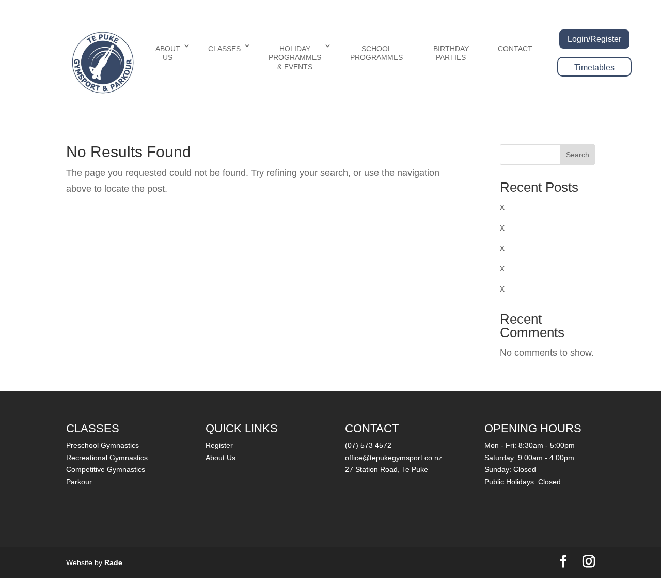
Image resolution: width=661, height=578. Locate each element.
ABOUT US (167, 53)
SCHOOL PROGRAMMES (376, 53)
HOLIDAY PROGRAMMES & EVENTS (295, 57)
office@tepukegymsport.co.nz (393, 457)
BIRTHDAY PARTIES (451, 53)
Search (577, 154)
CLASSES (224, 48)
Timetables (594, 67)
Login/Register (594, 39)
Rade (113, 562)
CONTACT (515, 48)
